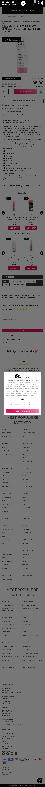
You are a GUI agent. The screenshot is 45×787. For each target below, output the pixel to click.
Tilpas (31, 405)
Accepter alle (22, 411)
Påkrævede (14, 405)
